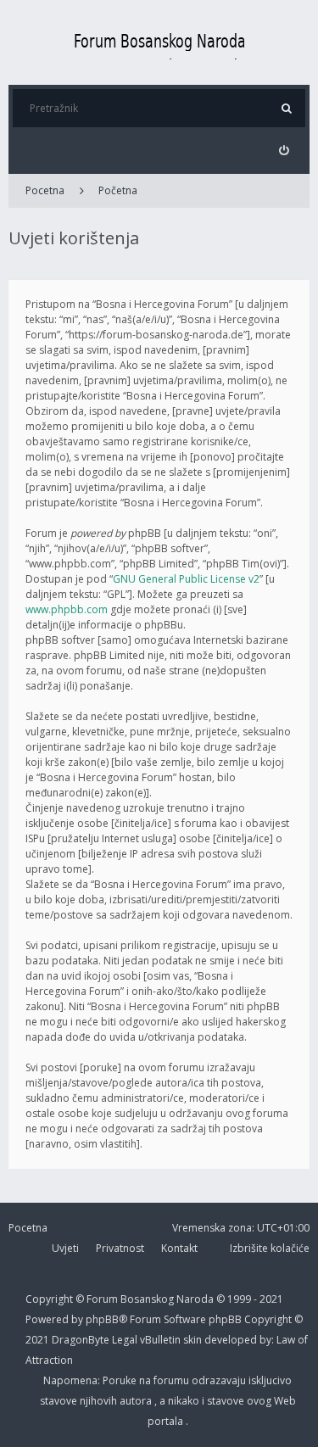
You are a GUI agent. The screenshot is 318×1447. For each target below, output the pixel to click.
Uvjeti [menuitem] (65, 1248)
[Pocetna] (159, 42)
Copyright (49, 1299)
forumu (172, 1380)
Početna (117, 190)
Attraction (49, 1360)
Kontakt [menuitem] (179, 1248)
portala (167, 1421)
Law (287, 1339)
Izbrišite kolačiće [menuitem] (270, 1248)
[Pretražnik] (286, 108)
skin (193, 1339)
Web (285, 1401)
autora (137, 1401)
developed (231, 1339)
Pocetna (44, 190)
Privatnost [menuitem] (120, 1248)
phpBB (226, 1319)
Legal (124, 1339)
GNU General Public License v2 (186, 579)
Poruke (121, 1380)
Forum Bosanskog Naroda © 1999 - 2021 (184, 1299)
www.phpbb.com (66, 609)
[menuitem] (283, 150)
